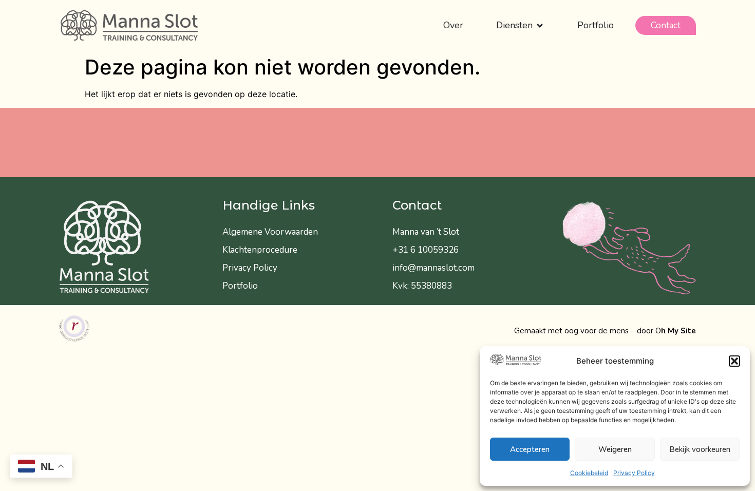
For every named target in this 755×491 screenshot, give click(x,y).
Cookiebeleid (589, 473)
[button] (734, 361)
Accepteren (530, 449)
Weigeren (615, 449)
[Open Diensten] (539, 25)
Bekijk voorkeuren (699, 449)
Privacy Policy (634, 473)
